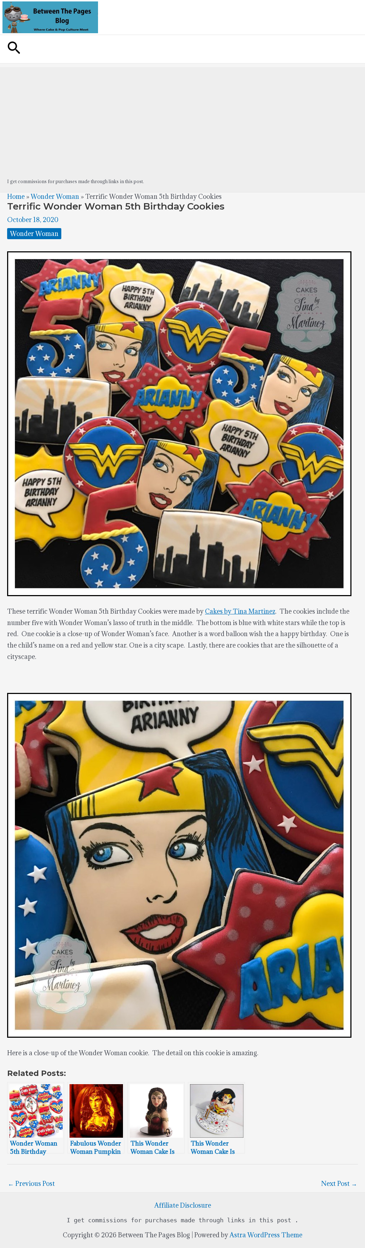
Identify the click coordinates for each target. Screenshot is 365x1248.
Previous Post (31, 1183)
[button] (14, 49)
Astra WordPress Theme (266, 1235)
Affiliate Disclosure (182, 1205)
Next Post (339, 1183)
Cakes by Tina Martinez (240, 611)
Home (16, 196)
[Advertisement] (182, 117)
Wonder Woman (55, 196)
